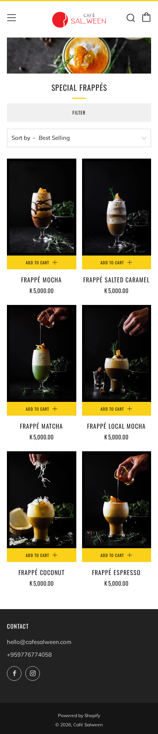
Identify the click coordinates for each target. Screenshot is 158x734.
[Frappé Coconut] (41, 499)
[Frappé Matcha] (41, 353)
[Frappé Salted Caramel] (116, 207)
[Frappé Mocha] (41, 207)
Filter (79, 112)
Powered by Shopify (79, 715)
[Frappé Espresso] (116, 499)
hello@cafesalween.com (39, 642)
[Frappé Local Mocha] (116, 353)
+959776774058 (29, 654)
